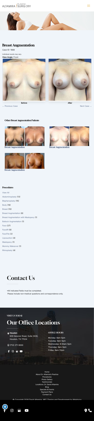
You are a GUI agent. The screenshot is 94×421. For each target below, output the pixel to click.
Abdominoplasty (9, 197)
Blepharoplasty (8, 201)
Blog (47, 387)
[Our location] (90, 410)
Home (47, 372)
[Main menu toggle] (88, 6)
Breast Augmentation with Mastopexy (18, 217)
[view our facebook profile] (9, 351)
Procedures (47, 377)
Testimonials (47, 382)
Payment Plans (47, 392)
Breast (5, 209)
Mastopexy (7, 242)
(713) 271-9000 (16, 345)
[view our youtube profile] (21, 351)
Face (4, 225)
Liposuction (7, 238)
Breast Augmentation (11, 213)
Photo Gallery (47, 379)
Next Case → (86, 106)
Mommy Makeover (10, 246)
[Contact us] (86, 410)
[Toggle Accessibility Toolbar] (5, 407)
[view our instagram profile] (13, 351)
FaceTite (6, 234)
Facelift (5, 230)
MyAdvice (77, 399)
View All (5, 192)
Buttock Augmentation (11, 221)
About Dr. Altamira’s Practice (47, 374)
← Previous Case (10, 106)
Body (4, 205)
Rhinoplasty (7, 250)
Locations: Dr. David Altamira (47, 384)
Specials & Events (47, 389)
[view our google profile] (17, 351)
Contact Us (47, 395)
